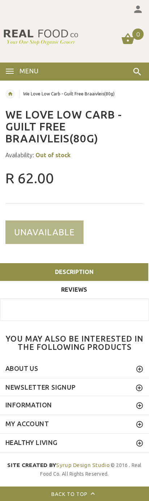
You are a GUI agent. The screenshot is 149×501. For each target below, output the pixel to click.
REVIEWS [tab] (74, 289)
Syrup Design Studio (58, 465)
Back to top (70, 494)
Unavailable (44, 232)
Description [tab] (74, 272)
